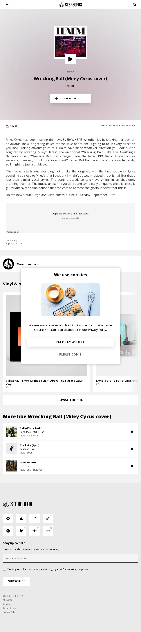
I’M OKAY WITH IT (70, 342)
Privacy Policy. (97, 330)
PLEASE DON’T (70, 354)
